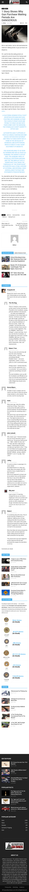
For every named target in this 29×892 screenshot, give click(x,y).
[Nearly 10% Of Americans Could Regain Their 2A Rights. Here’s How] (6, 267)
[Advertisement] (14, 740)
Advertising (15, 887)
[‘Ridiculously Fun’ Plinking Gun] (6, 693)
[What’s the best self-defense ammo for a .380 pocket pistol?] (6, 809)
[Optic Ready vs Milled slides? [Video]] (6, 772)
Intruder (23, 215)
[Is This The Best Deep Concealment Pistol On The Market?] (6, 716)
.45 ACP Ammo (17, 632)
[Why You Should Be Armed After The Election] (6, 577)
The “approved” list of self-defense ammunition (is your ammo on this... (18, 801)
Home (3, 6)
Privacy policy (8, 887)
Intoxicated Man (16, 215)
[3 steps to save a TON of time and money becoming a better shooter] (6, 561)
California (9, 215)
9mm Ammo (17, 620)
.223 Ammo (16, 665)
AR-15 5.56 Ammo (19, 654)
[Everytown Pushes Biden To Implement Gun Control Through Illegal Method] (6, 592)
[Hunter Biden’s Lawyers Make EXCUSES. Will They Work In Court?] (6, 569)
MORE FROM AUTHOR (20, 253)
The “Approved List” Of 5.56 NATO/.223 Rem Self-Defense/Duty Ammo (18, 792)
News (7, 8)
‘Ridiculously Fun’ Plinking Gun (19, 691)
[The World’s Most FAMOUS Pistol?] (6, 709)
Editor (4, 23)
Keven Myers (11, 387)
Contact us (21, 887)
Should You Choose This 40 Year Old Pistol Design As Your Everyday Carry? (21, 226)
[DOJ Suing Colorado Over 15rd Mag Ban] (6, 764)
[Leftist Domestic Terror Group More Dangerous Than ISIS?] (6, 584)
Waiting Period (11, 216)
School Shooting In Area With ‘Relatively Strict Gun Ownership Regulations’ (18, 259)
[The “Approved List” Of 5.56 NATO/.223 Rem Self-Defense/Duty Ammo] (6, 793)
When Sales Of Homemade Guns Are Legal (7, 225)
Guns (7, 6)
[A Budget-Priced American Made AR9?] (6, 701)
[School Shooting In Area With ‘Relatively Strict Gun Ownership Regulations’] (6, 259)
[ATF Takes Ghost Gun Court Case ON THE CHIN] (6, 275)
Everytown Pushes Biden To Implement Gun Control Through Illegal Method (18, 592)
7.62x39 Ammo (18, 676)
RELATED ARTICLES (8, 253)
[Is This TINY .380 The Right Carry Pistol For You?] (6, 725)
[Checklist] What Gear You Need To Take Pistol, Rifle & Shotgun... (19, 779)
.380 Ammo (16, 643)
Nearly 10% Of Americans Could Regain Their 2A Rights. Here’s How (18, 267)
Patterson (4, 216)
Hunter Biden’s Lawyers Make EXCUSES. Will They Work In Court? (18, 568)
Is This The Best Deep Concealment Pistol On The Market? (18, 716)
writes (3, 111)
